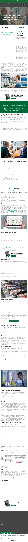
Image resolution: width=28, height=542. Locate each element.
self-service (16, 133)
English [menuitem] (18, 1)
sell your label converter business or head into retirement (18, 272)
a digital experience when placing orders (17, 241)
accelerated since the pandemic (11, 211)
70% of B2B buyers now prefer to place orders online (15, 210)
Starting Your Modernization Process (5, 35)
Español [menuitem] (20, 1)
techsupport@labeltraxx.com (15, 530)
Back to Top (14, 158)
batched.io (15, 355)
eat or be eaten (13, 119)
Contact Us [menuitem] (11, 1)
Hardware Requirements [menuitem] (3, 525)
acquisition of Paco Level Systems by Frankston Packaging (9, 91)
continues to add (11, 70)
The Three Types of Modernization (5, 34)
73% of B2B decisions (9, 247)
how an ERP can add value (10, 417)
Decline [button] (15, 540)
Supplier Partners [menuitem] (3, 524)
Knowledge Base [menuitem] (3, 523)
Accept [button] (12, 540)
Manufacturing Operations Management (8, 177)
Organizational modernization (5, 337)
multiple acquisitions (12, 68)
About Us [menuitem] (8, 1)
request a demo (5, 495)
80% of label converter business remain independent (10, 61)
